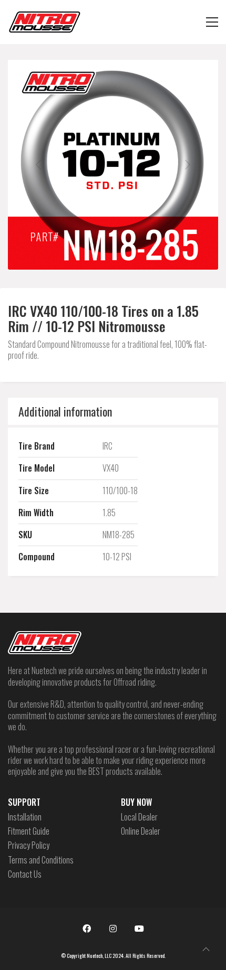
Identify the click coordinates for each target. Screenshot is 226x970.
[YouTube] (139, 928)
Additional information (65, 411)
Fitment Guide (28, 831)
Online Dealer (140, 831)
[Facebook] (86, 928)
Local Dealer (139, 817)
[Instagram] (113, 928)
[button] (212, 22)
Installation (25, 817)
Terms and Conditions (41, 860)
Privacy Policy (28, 845)
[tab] (113, 411)
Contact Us (25, 874)
